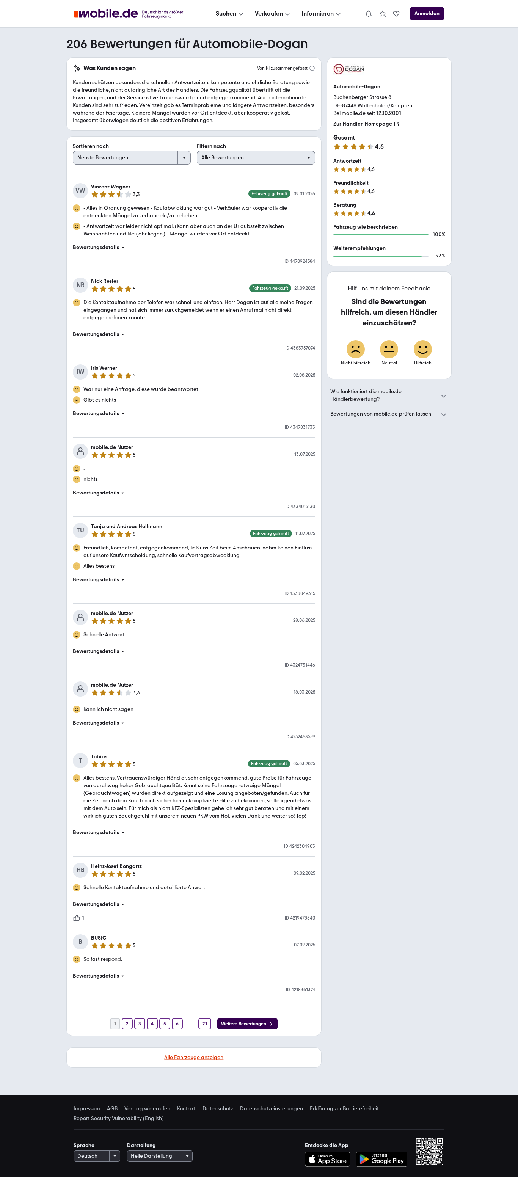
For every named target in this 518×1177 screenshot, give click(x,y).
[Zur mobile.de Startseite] (135, 14)
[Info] (312, 68)
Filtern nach (211, 146)
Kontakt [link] (186, 1109)
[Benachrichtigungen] (368, 13)
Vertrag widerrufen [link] (147, 1109)
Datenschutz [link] (217, 1109)
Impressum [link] (87, 1109)
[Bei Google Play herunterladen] (381, 1159)
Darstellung (141, 1145)
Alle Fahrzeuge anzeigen (193, 1057)
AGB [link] (112, 1109)
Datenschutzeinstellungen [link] (271, 1109)
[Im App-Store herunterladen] (329, 1159)
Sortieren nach (91, 146)
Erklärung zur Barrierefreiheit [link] (344, 1109)
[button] (194, 247)
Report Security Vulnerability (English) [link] (119, 1119)
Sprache (84, 1145)
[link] (382, 13)
